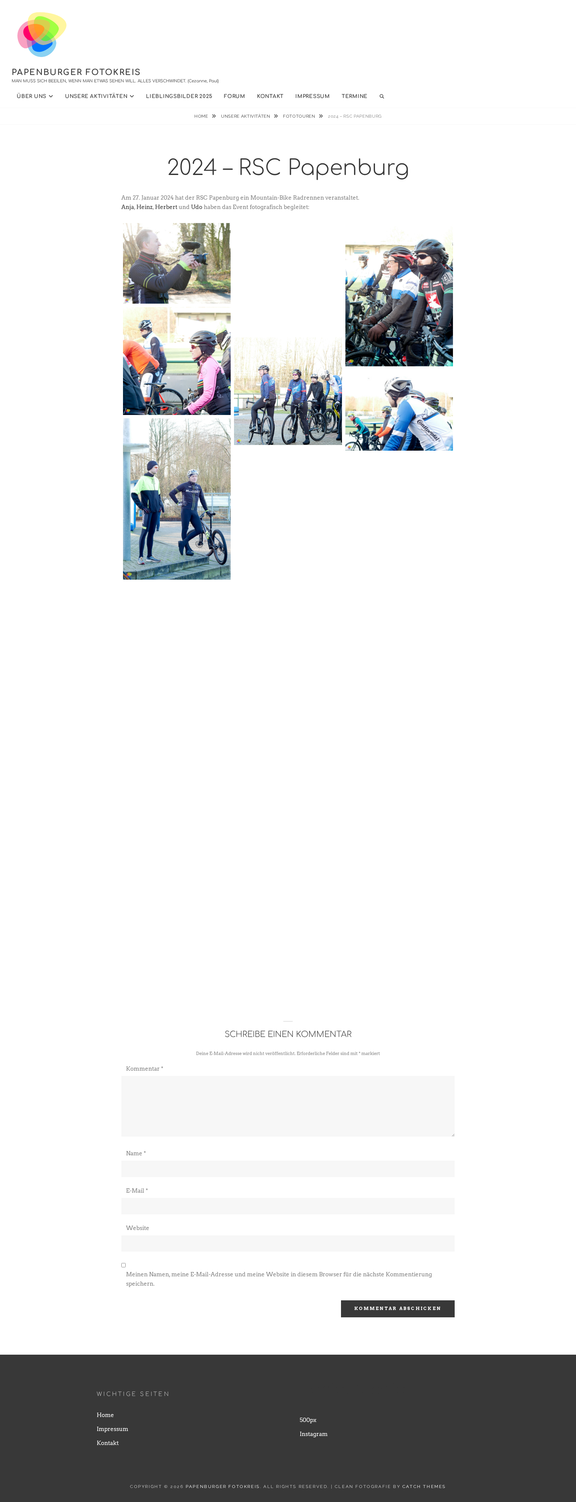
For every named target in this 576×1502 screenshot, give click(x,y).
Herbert (167, 207)
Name (136, 1153)
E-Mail (137, 1190)
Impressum (312, 96)
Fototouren (299, 116)
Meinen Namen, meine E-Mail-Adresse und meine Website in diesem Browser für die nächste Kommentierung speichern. (279, 1279)
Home (201, 116)
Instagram (314, 1434)
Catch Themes (424, 1486)
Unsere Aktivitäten (96, 96)
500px (308, 1420)
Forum (234, 96)
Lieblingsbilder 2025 (179, 96)
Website (137, 1228)
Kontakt (270, 96)
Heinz (144, 207)
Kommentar (144, 1068)
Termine (355, 96)
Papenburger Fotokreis (76, 72)
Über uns (31, 96)
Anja (127, 207)
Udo (196, 207)
